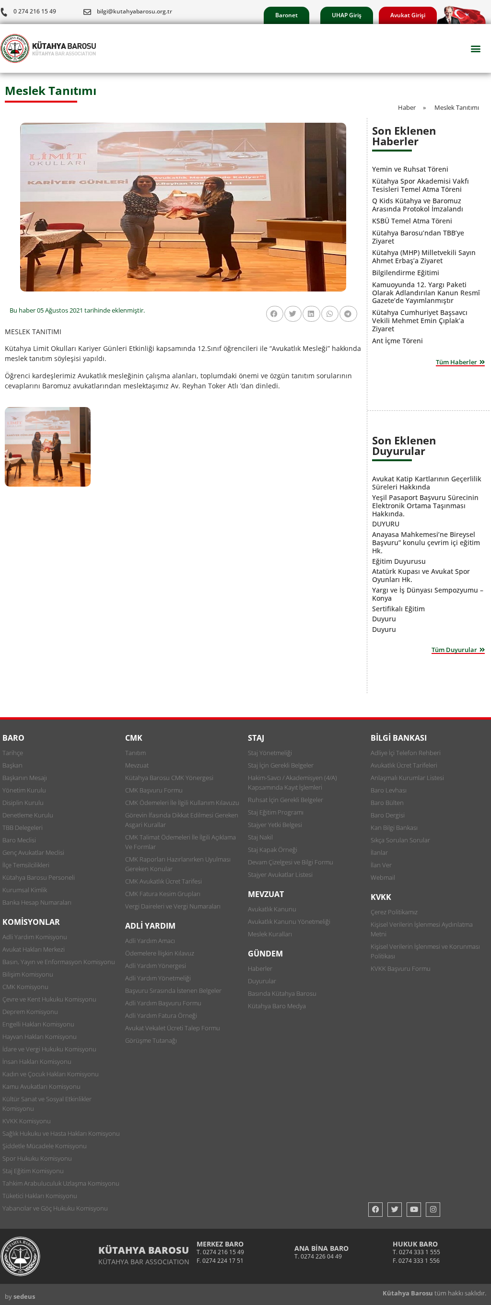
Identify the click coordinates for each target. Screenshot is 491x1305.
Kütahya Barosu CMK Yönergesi (169, 777)
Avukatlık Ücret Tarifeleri (404, 765)
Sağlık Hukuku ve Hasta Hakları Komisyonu (61, 1133)
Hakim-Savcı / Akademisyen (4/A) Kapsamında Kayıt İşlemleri (292, 782)
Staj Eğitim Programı (276, 812)
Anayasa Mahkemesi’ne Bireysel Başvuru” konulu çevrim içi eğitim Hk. (426, 542)
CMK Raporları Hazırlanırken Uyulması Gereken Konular (178, 864)
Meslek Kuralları (270, 934)
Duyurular (262, 981)
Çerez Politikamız (394, 912)
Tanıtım (135, 752)
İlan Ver (381, 865)
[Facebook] (375, 1209)
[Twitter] (394, 1209)
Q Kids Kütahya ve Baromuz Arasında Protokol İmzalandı (417, 204)
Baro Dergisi (388, 815)
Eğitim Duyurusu (399, 561)
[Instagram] (433, 1209)
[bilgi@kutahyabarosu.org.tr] (87, 12)
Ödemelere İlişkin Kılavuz (159, 953)
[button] (476, 49)
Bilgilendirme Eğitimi (405, 272)
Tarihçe (12, 752)
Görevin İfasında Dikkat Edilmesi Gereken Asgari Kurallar (181, 820)
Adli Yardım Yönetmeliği (158, 978)
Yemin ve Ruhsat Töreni (410, 169)
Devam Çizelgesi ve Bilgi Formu (290, 862)
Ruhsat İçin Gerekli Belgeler (285, 799)
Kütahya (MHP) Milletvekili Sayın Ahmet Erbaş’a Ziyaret (424, 256)
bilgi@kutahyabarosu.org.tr (134, 11)
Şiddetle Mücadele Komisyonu (44, 1146)
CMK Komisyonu (25, 986)
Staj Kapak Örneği (272, 849)
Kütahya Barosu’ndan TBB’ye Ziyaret (418, 236)
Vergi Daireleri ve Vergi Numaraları (173, 906)
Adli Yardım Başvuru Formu (163, 1003)
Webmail (383, 877)
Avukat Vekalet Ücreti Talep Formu (172, 1028)
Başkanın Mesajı (24, 777)
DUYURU (385, 523)
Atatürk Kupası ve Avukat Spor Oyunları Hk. (421, 575)
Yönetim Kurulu (24, 790)
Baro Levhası (389, 790)
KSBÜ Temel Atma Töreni (412, 220)
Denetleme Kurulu (27, 815)
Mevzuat (137, 765)
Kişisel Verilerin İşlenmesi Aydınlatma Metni (422, 929)
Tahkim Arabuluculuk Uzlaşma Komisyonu (60, 1183)
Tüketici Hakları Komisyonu (39, 1195)
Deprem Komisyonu (30, 1011)
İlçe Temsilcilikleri (25, 865)
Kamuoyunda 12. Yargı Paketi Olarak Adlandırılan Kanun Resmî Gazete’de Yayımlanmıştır (426, 292)
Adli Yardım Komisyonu (34, 936)
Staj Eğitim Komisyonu (33, 1170)
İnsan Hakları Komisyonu (36, 1061)
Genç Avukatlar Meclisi (33, 852)
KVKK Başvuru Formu (401, 968)
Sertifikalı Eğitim (398, 608)
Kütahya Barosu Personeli (38, 877)
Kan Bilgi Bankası (394, 827)
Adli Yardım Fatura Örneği (161, 1015)
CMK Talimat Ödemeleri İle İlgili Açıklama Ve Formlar (180, 842)
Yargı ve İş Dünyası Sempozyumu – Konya (427, 594)
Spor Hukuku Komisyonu (37, 1158)
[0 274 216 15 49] (4, 12)
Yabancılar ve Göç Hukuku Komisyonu (55, 1208)
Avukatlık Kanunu (272, 909)
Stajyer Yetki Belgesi (275, 824)
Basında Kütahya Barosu (282, 993)
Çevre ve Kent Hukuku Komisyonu (49, 999)
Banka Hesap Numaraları (36, 902)
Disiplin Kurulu (23, 802)
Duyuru (384, 618)
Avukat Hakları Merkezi (33, 949)
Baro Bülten (387, 802)
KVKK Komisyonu (26, 1121)
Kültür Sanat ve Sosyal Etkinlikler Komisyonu (47, 1104)
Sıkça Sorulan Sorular (400, 840)
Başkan (12, 765)
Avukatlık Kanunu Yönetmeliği (289, 921)
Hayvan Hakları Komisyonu (39, 1036)
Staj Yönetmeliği (270, 752)
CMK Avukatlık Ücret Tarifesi (163, 881)
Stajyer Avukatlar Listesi (280, 874)
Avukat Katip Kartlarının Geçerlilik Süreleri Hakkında (426, 482)
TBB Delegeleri (22, 827)
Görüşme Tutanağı (151, 1040)
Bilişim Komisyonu (27, 974)
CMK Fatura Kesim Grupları (162, 893)
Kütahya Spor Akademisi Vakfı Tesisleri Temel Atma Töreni (420, 185)
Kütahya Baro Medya (277, 1006)
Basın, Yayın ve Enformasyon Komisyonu (58, 961)
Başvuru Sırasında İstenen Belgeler (173, 990)
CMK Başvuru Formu (154, 790)
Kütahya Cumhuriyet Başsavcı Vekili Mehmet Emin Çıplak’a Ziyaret (420, 320)
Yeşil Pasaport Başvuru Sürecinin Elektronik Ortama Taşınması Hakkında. (425, 505)
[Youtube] (414, 1209)
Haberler (260, 968)
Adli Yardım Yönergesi (155, 965)
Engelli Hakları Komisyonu (38, 1024)
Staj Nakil (260, 837)
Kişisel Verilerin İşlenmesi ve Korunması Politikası (425, 951)
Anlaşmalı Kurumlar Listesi (407, 777)
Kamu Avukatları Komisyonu (41, 1086)
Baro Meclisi (19, 840)
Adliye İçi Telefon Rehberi (406, 752)
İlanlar (379, 852)
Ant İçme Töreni (397, 340)
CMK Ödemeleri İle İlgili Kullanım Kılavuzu (182, 802)
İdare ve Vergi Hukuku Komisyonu (49, 1049)
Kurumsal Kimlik (24, 890)
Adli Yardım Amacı (150, 940)
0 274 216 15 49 (34, 11)
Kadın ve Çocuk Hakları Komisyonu (50, 1074)
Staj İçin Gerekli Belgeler (281, 765)
